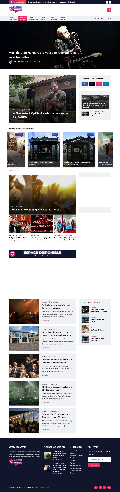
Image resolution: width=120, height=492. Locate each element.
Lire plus (45, 320)
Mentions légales (75, 465)
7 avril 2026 (54, 384)
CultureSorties (22, 18)
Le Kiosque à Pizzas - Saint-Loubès (58, 162)
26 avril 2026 (71, 235)
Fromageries (94, 328)
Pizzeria (36, 134)
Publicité (73, 463)
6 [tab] (14, 170)
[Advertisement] (55, 10)
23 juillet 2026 (18, 206)
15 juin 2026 (54, 302)
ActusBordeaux (13, 18)
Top (84, 302)
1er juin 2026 (54, 329)
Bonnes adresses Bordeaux (75, 452)
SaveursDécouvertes (33, 18)
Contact (72, 460)
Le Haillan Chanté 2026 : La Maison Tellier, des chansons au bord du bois (57, 335)
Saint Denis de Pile (59, 235)
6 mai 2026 (21, 235)
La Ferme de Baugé (97, 330)
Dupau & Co (84, 162)
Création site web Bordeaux (75, 472)
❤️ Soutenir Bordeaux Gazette (76, 457)
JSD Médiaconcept (44, 487)
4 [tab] (11, 170)
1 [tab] (7, 170)
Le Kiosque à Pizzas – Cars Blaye (22, 162)
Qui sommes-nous (75, 468)
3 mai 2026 (36, 235)
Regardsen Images (54, 18)
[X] (92, 84)
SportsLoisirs (62, 18)
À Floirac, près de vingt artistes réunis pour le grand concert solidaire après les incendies (60, 467)
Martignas (11, 235)
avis (89, 302)
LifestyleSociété (44, 18)
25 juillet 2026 (27, 110)
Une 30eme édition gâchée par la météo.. (36, 209)
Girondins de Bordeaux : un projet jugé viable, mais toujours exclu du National (51, 1)
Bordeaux (13, 48)
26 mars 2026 (55, 411)
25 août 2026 (101, 111)
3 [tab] (10, 170)
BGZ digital (23, 487)
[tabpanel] (24, 151)
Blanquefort (16, 110)
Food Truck (106, 134)
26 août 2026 (94, 101)
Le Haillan (44, 302)
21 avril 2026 (54, 356)
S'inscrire (94, 465)
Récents (97, 302)
